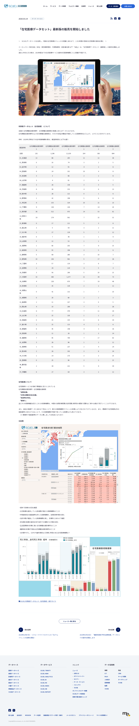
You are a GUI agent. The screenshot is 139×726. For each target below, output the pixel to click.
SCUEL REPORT (45, 692)
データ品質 (37, 715)
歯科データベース (13, 680)
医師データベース (13, 670)
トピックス (77, 685)
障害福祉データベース (15, 689)
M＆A (106, 677)
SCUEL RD (43, 683)
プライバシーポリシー (85, 715)
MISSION (28, 715)
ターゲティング (122, 680)
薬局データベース (13, 683)
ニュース (75, 670)
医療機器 (107, 683)
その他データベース (14, 692)
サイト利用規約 (101, 715)
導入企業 (11, 715)
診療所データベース (14, 677)
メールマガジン (71, 715)
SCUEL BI (43, 680)
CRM (119, 673)
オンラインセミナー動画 (80, 691)
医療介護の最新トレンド (80, 697)
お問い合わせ (128, 6)
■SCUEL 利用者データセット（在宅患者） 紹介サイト (37, 601)
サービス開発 (122, 677)
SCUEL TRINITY (45, 670)
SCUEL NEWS (44, 686)
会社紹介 (19, 715)
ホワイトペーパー (79, 676)
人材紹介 (107, 680)
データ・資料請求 (113, 6)
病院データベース (13, 674)
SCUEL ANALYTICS (46, 677)
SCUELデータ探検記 (79, 694)
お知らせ (76, 673)
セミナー (76, 679)
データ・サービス (79, 682)
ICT (106, 673)
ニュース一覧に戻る (69, 621)
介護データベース (13, 686)
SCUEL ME (43, 689)
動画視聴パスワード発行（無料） (53, 715)
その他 (76, 688)
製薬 (106, 686)
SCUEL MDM (44, 674)
